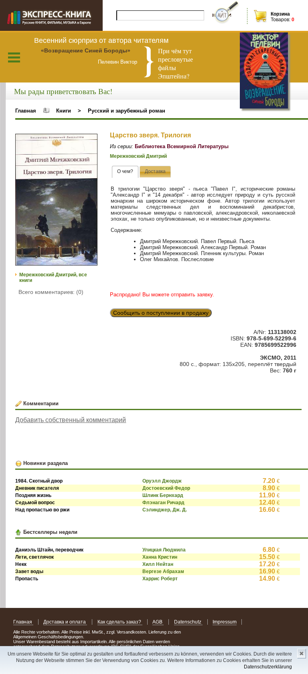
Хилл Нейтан (157, 564)
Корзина (280, 14)
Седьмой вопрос (35, 502)
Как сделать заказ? (119, 622)
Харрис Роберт (160, 578)
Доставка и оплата (65, 622)
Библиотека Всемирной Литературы (182, 146)
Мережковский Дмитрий (138, 156)
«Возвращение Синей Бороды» (85, 50)
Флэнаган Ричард (163, 502)
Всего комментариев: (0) (50, 292)
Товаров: (280, 19)
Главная (25, 111)
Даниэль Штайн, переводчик (49, 550)
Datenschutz (188, 622)
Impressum (225, 622)
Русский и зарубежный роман (126, 111)
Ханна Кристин (159, 557)
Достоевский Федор (166, 488)
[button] (90, 141)
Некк (20, 564)
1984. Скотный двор (39, 481)
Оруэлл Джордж (162, 481)
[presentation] (125, 171)
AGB (158, 622)
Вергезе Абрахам (163, 571)
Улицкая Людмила (164, 550)
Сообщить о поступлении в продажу (161, 313)
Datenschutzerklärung (268, 667)
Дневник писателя (37, 488)
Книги (63, 111)
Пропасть (26, 578)
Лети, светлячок (34, 557)
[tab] (125, 172)
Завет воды (29, 571)
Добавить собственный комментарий (70, 419)
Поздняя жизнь (33, 495)
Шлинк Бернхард (162, 495)
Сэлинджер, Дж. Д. (164, 510)
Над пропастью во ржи (42, 510)
